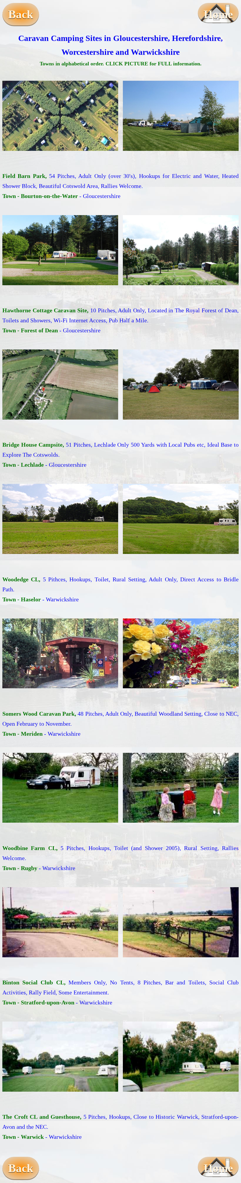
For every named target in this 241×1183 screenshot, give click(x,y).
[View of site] (181, 519)
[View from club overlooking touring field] (181, 922)
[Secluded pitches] (181, 653)
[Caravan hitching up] (60, 788)
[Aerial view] (60, 384)
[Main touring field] (60, 116)
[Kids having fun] (181, 788)
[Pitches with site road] (181, 250)
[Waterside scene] (181, 384)
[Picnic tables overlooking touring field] (60, 922)
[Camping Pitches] (181, 116)
